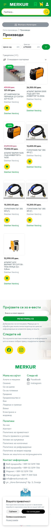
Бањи (6, 408)
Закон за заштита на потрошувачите (22, 454)
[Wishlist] (35, 4)
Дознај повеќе (12, 520)
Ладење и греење (12, 404)
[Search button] (46, 12)
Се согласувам (33, 511)
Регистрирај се (25, 318)
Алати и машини (11, 379)
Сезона (6, 383)
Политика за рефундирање (17, 447)
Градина (7, 394)
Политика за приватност (16, 432)
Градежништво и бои (11, 399)
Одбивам (13, 511)
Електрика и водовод (9, 413)
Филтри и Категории (27, 24)
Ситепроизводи (10, 30)
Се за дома (9, 386)
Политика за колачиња (15, 443)
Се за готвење (10, 390)
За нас (6, 425)
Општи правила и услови (16, 436)
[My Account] (47, 4)
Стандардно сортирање (18, 59)
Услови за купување (13, 439)
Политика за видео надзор (17, 450)
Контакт (7, 428)
